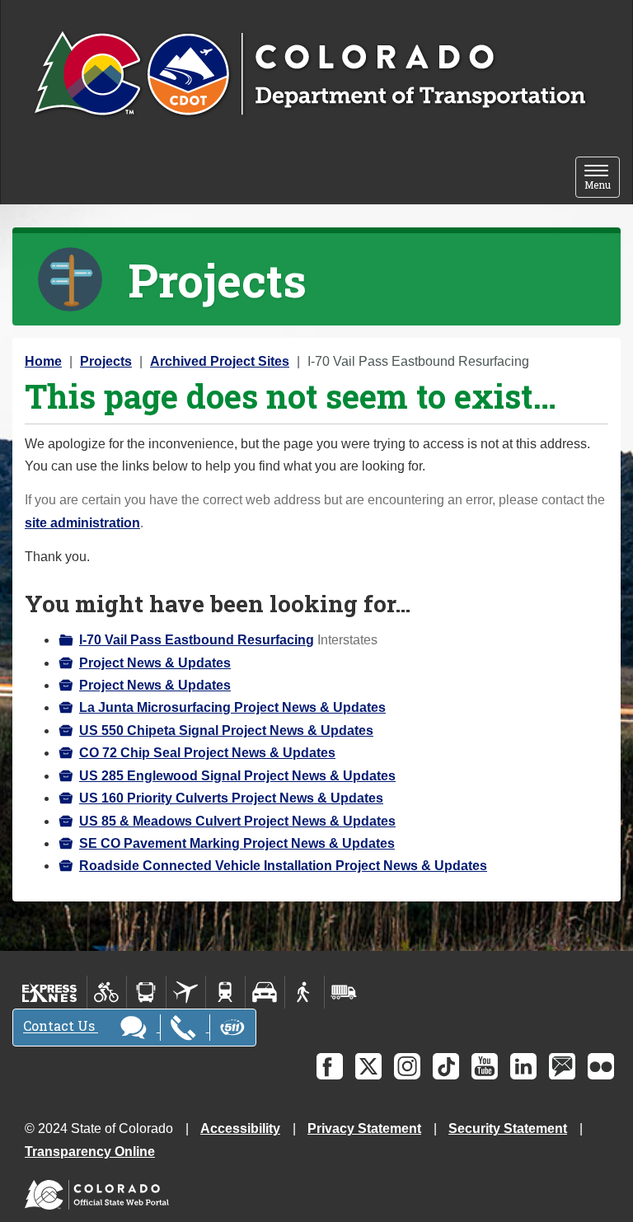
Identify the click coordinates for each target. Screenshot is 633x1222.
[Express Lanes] (49, 992)
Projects (106, 361)
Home (43, 361)
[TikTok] (446, 1066)
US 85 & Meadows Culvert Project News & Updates (237, 821)
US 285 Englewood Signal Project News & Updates (237, 776)
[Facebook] (329, 1066)
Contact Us (60, 1026)
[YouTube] (484, 1066)
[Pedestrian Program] (304, 992)
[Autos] (265, 992)
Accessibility (240, 1128)
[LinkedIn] (523, 1066)
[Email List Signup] (562, 1066)
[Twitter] (368, 1066)
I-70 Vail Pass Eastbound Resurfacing (196, 640)
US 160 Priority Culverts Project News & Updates (231, 798)
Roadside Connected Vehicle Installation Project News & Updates (283, 866)
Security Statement (507, 1128)
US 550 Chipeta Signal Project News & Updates (226, 730)
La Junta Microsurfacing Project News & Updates (232, 707)
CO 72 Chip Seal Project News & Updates (207, 753)
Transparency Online (90, 1152)
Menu (602, 178)
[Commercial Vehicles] (343, 992)
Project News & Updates (155, 663)
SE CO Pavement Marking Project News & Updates (237, 843)
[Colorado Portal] (100, 1190)
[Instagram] (407, 1066)
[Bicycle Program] (107, 992)
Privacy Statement (364, 1128)
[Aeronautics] (186, 992)
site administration (82, 523)
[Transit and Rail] (146, 992)
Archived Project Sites (219, 361)
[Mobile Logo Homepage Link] (309, 75)
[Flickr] (601, 1066)
